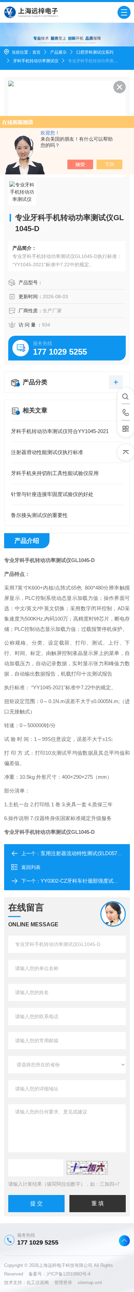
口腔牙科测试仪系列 (94, 52)
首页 (36, 52)
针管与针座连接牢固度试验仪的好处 (52, 494)
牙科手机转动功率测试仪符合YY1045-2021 (60, 431)
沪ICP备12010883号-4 (68, 1274)
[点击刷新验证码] (87, 1168)
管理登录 (63, 1282)
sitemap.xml (90, 1282)
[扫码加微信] (126, 429)
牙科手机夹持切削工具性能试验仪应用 (55, 473)
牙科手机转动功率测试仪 (35, 60)
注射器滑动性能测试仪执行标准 (47, 452)
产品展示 (58, 52)
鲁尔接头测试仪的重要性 (39, 515)
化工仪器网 (40, 1282)
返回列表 (31, 867)
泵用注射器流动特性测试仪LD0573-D (83, 853)
